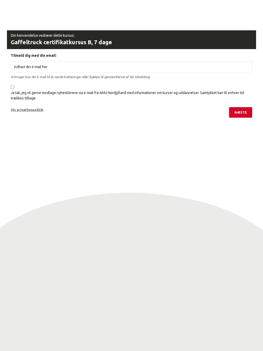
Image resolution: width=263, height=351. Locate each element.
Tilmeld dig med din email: (34, 55)
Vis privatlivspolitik (27, 110)
